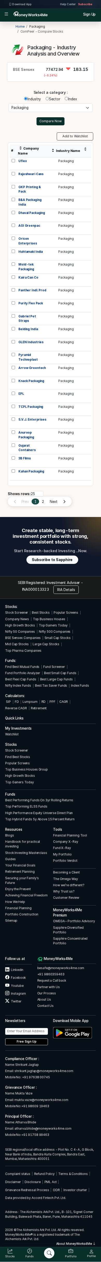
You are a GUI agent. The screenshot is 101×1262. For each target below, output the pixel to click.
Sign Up (89, 14)
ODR (56, 1190)
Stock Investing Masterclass (26, 853)
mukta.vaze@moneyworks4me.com (41, 1100)
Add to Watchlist (75, 136)
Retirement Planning (19, 871)
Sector (54, 99)
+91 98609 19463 (35, 1106)
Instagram (18, 993)
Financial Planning (18, 908)
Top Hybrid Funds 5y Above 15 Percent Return (39, 819)
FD (17, 702)
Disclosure (33, 1182)
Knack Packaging (31, 381)
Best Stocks (41, 612)
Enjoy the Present (18, 889)
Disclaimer (13, 1182)
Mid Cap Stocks (17, 644)
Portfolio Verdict (65, 861)
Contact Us (45, 1006)
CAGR (63, 702)
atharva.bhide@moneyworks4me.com (43, 1128)
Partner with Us (48, 987)
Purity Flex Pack (30, 303)
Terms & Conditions (73, 1174)
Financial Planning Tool (70, 835)
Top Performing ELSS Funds (26, 806)
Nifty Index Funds (18, 685)
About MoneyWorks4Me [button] (74, 1244)
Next (53, 502)
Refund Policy (44, 1174)
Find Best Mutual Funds (22, 667)
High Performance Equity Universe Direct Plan (39, 813)
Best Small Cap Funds (60, 673)
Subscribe (85, 4)
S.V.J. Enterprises (32, 419)
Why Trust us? (63, 891)
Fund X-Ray (62, 848)
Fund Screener (54, 667)
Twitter (15, 1001)
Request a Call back (51, 980)
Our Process (46, 993)
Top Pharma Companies (23, 650)
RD (43, 702)
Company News (17, 619)
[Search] (49, 1253)
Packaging (66, 161)
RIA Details (66, 590)
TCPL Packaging (30, 407)
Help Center (68, 4)
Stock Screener (16, 612)
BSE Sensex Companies (22, 638)
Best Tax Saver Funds (51, 685)
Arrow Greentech (32, 368)
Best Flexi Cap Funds (20, 679)
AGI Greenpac (29, 225)
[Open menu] (6, 14)
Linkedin (16, 970)
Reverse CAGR (16, 708)
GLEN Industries (31, 342)
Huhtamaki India (30, 252)
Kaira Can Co (28, 277)
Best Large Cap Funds (56, 679)
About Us (44, 999)
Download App (21, 4)
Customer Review (66, 898)
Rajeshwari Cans (31, 174)
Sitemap (11, 920)
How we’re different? (68, 885)
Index (72, 99)
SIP (8, 702)
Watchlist (12, 734)
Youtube (16, 986)
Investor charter (75, 1190)
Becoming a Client (66, 872)
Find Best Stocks (17, 757)
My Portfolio (62, 854)
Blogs (9, 835)
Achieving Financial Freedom (26, 895)
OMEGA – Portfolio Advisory (74, 921)
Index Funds (80, 685)
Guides (10, 859)
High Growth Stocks (20, 625)
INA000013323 (35, 589)
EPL (21, 394)
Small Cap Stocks (58, 638)
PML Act (51, 1182)
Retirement (39, 708)
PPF (52, 702)
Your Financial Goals (20, 865)
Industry (34, 99)
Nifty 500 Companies (54, 631)
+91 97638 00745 (35, 1077)
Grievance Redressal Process (27, 1190)
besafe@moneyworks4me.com (60, 968)
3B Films (24, 458)
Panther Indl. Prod (32, 290)
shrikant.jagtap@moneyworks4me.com (44, 1071)
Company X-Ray (65, 842)
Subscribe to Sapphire (52, 560)
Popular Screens (66, 612)
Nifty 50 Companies (20, 631)
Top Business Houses (49, 619)
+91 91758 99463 (35, 1135)
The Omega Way (65, 879)
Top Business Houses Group (26, 769)
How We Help (15, 902)
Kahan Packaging (31, 471)
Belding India (28, 329)
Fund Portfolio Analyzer (22, 673)
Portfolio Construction (21, 914)
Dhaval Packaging (31, 213)
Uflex (22, 161)
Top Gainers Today (53, 625)
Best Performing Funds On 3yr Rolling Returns (39, 800)
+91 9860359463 (50, 974)
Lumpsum (30, 702)
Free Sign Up (27, 1041)
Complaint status (17, 1174)
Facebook (18, 978)
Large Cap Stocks (46, 644)
